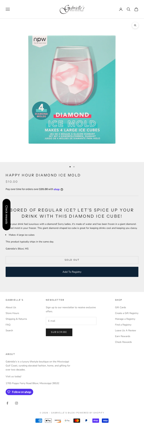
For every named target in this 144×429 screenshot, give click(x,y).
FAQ (8, 324)
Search (9, 330)
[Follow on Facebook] (7, 403)
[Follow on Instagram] (16, 403)
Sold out (72, 260)
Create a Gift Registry (126, 313)
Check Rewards (123, 342)
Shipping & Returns (16, 319)
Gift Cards (120, 307)
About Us (11, 307)
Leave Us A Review (125, 330)
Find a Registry (123, 324)
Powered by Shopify (90, 413)
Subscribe (59, 332)
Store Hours (12, 313)
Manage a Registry (125, 319)
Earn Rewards (122, 336)
